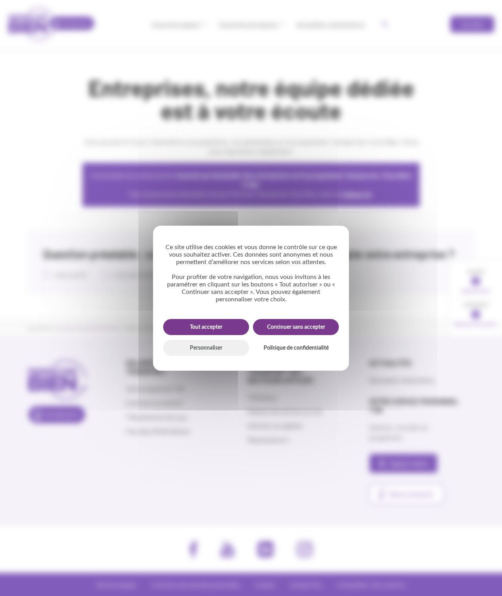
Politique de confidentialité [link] (296, 348)
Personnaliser (206, 348)
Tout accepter (206, 327)
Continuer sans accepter (296, 327)
